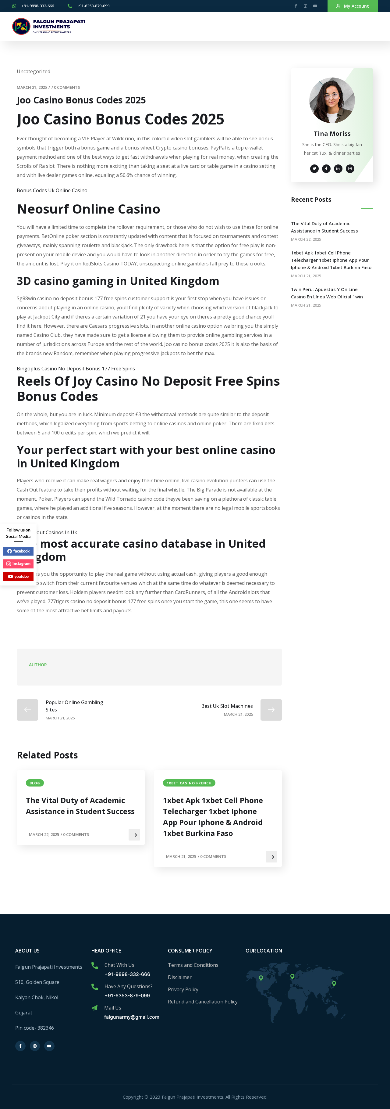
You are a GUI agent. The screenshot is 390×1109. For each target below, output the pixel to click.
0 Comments (67, 87)
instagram (21, 563)
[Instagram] (305, 6)
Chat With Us (119, 965)
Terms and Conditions (193, 965)
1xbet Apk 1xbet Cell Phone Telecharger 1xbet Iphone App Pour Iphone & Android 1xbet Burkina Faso (213, 816)
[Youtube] (315, 6)
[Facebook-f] (296, 6)
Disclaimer (180, 977)
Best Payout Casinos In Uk (47, 532)
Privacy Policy (183, 989)
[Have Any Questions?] (94, 987)
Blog (35, 783)
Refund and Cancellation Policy (203, 1001)
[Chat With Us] (94, 965)
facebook (21, 551)
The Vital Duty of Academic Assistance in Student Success (80, 805)
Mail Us (112, 1007)
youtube (21, 576)
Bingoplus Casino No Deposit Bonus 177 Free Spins (76, 368)
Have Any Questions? (129, 986)
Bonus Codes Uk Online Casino (52, 190)
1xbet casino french (189, 783)
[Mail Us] (94, 1008)
